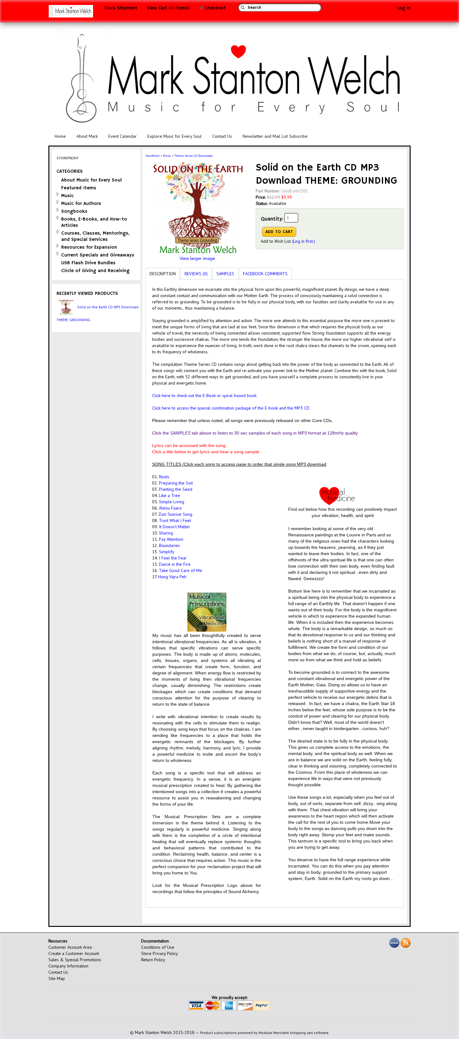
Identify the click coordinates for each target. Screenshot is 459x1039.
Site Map (56, 978)
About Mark (87, 136)
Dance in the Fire (174, 564)
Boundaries (169, 545)
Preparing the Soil (176, 483)
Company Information (68, 966)
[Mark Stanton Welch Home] (70, 13)
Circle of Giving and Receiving (95, 271)
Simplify (166, 551)
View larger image (197, 258)
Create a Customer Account (73, 953)
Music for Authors (81, 203)
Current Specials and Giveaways (97, 255)
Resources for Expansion (89, 247)
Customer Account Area (70, 947)
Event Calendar (122, 136)
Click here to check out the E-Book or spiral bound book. (204, 395)
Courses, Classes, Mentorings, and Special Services (95, 236)
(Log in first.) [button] (303, 241)
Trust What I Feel (175, 520)
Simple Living (171, 502)
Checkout (215, 8)
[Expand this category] (58, 194)
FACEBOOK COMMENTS (265, 273)
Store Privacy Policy (159, 953)
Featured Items (78, 188)
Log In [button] (403, 8)
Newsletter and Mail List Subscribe (275, 136)
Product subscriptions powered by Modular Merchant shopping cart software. (264, 1032)
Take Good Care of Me (180, 570)
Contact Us (222, 136)
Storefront (153, 156)
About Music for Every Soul (91, 180)
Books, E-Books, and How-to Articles (94, 222)
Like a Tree (169, 495)
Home (60, 136)
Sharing (166, 533)
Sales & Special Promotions (74, 959)
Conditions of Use (157, 947)
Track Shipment (120, 8)
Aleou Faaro (171, 508)
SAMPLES (225, 273)
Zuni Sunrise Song (175, 514)
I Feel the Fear (173, 558)
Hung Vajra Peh (172, 576)
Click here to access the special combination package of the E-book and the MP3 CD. (231, 408)
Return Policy (153, 959)
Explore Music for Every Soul (174, 136)
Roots (164, 477)
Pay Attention (171, 539)
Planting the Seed (175, 489)
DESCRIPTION (163, 273)
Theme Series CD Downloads (193, 156)
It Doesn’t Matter (174, 526)
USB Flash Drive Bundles (88, 263)
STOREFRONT (68, 158)
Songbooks (74, 211)
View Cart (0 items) (168, 8)
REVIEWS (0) (196, 273)
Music (67, 196)
